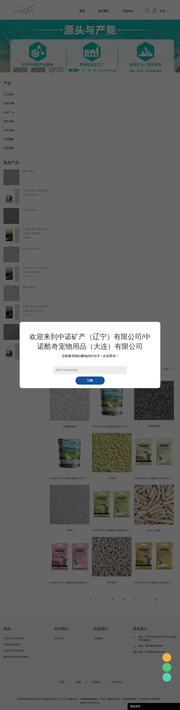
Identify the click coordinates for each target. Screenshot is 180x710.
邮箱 (166, 657)
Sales (166, 677)
